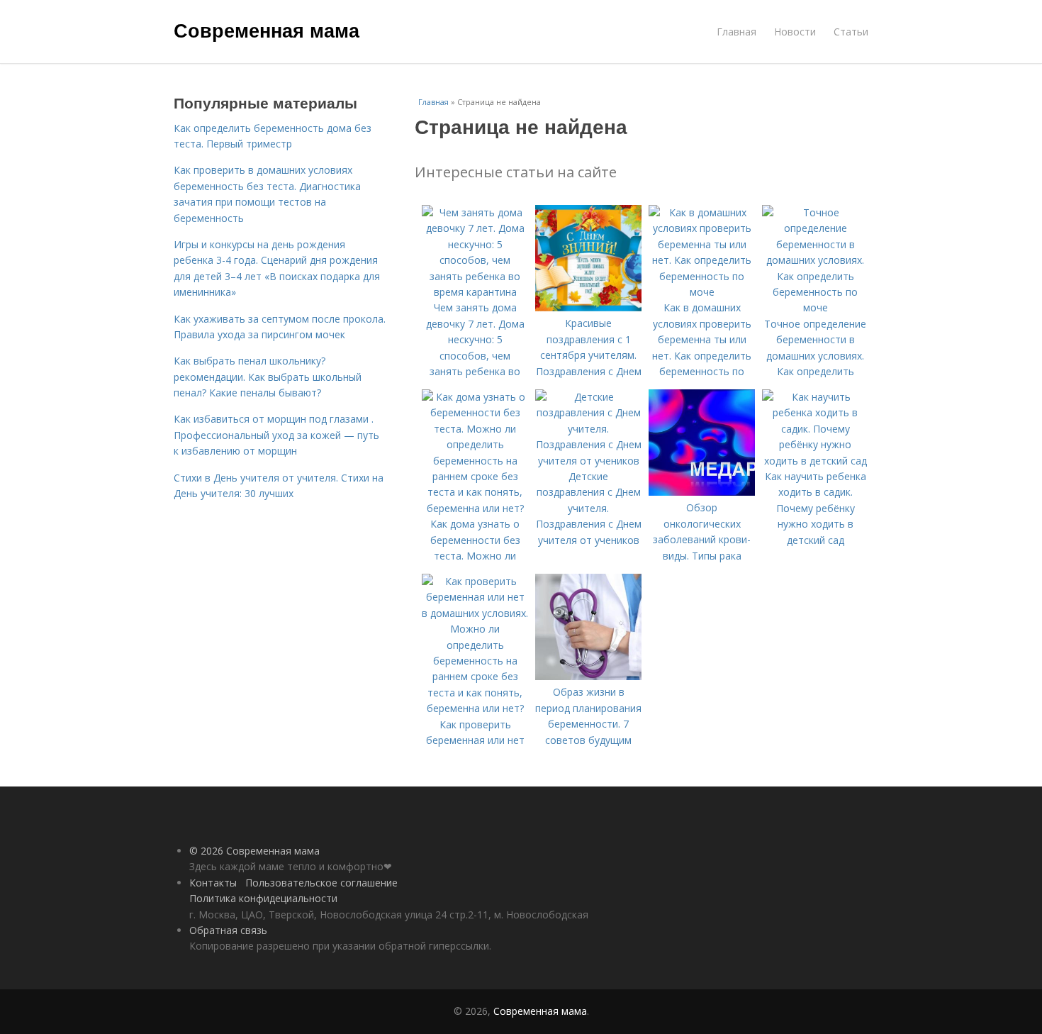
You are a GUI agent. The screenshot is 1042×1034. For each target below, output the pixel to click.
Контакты (213, 882)
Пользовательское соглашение (321, 882)
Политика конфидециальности (263, 898)
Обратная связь (228, 930)
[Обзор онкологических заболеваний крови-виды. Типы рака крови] (702, 492)
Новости (795, 31)
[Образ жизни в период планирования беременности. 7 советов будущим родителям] (588, 676)
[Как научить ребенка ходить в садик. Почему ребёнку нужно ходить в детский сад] (815, 460)
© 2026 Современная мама (254, 850)
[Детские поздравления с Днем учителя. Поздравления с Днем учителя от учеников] (588, 460)
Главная (736, 31)
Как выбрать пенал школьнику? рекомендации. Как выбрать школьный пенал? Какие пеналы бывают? (268, 376)
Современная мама (266, 29)
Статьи (851, 31)
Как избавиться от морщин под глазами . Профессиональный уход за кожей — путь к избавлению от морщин (276, 434)
